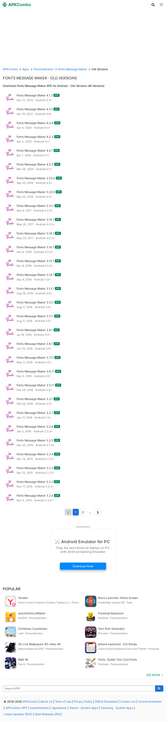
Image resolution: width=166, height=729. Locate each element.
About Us (46, 701)
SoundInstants (39, 708)
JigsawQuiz (59, 708)
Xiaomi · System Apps (83, 708)
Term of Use (63, 701)
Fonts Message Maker (25, 78)
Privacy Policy (83, 701)
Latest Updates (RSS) (18, 714)
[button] (153, 4)
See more (153, 675)
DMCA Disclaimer (106, 701)
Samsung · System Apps (117, 708)
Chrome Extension (150, 701)
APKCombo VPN (16, 708)
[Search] (159, 688)
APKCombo (10, 69)
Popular (11, 589)
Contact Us (127, 701)
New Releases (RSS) (48, 714)
